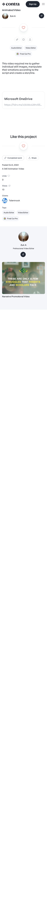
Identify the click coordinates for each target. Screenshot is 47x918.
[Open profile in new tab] (5, 16)
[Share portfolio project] (30, 39)
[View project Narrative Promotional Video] (23, 278)
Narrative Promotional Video (16, 296)
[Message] (41, 15)
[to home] (11, 4)
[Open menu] (43, 4)
